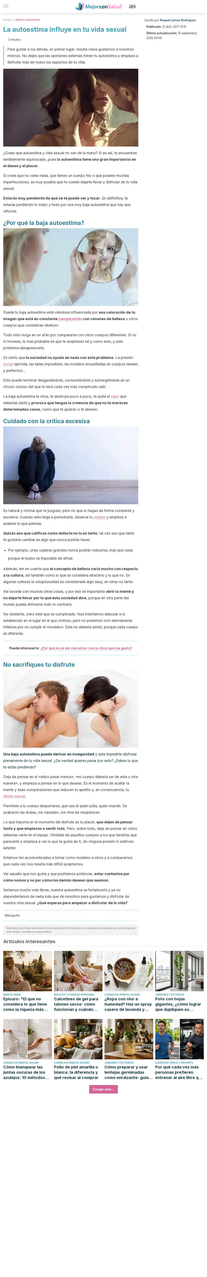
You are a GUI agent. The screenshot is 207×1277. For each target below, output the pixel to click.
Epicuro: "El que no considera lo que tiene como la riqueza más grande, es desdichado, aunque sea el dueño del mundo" (27, 1004)
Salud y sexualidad (27, 19)
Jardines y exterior (169, 994)
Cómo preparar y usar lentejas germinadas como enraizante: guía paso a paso (127, 1072)
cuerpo (99, 517)
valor (115, 396)
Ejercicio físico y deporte (174, 1062)
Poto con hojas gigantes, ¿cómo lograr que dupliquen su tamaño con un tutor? (178, 1004)
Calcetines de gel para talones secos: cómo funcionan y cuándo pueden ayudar (76, 1004)
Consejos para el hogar (122, 994)
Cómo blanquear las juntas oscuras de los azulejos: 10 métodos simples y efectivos (24, 1072)
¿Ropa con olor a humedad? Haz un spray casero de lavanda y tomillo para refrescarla (128, 1004)
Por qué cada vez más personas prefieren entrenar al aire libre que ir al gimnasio (179, 1072)
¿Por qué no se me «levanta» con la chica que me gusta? (86, 648)
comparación (70, 319)
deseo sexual (14, 796)
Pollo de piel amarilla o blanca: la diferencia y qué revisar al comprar (76, 1072)
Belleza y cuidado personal (74, 994)
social (8, 364)
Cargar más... (103, 1089)
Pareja (7, 19)
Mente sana (12, 994)
